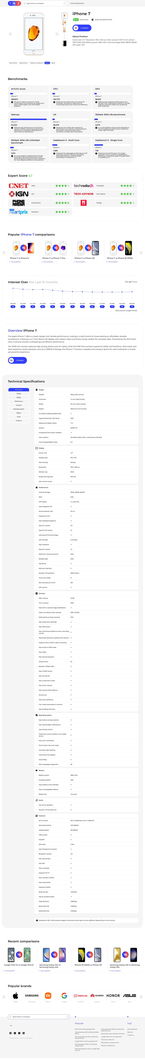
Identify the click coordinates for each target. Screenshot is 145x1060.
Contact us (130, 1035)
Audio (19, 417)
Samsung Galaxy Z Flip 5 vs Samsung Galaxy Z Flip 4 (86, 1045)
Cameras (19, 405)
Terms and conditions (26, 1038)
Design (19, 393)
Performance (19, 401)
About (47, 63)
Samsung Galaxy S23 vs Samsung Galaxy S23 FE (87, 1032)
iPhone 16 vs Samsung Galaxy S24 (85, 1029)
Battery (19, 413)
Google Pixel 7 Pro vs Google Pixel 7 (111, 1036)
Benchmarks (13, 63)
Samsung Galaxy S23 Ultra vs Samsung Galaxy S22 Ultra (112, 1029)
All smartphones (132, 1029)
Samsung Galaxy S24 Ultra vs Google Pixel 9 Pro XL (87, 1049)
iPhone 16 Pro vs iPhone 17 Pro (110, 1042)
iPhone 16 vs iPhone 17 (107, 1039)
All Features (18, 389)
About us (130, 1032)
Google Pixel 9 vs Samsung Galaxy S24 (86, 1041)
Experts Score (23, 63)
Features (19, 420)
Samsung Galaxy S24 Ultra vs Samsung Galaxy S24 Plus (86, 1037)
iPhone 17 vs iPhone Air (108, 1045)
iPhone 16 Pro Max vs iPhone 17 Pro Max (112, 1033)
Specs (53, 63)
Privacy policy (14, 1038)
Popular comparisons (36, 63)
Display (18, 397)
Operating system (18, 409)
